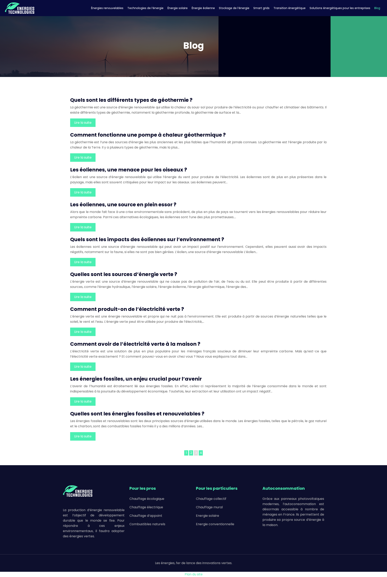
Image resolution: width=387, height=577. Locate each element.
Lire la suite (83, 122)
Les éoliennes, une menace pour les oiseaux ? (128, 169)
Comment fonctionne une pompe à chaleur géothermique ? (148, 134)
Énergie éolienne (203, 8)
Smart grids (261, 8)
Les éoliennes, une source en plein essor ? (123, 204)
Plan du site (194, 574)
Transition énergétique (290, 8)
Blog (377, 8)
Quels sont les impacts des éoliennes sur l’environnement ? (147, 239)
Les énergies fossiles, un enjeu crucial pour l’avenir (136, 378)
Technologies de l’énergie (145, 8)
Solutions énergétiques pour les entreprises (340, 8)
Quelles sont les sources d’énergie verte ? (123, 274)
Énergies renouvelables (107, 8)
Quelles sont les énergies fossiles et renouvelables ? (137, 413)
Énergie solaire (177, 8)
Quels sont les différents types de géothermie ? (131, 100)
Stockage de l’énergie (234, 8)
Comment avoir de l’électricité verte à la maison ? (135, 344)
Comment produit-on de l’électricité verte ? (127, 309)
